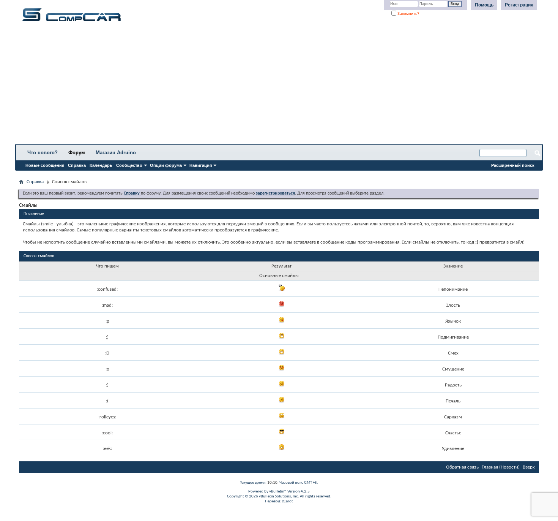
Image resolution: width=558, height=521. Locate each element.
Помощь (484, 5)
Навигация (200, 165)
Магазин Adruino (116, 152)
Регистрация (519, 5)
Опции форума (166, 165)
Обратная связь (462, 467)
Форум (76, 152)
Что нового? (42, 152)
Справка (77, 165)
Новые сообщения (44, 165)
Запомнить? (407, 13)
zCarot (287, 501)
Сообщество (129, 165)
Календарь (101, 165)
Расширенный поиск (512, 165)
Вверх (529, 467)
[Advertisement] (237, 85)
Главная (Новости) (501, 467)
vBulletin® (278, 491)
